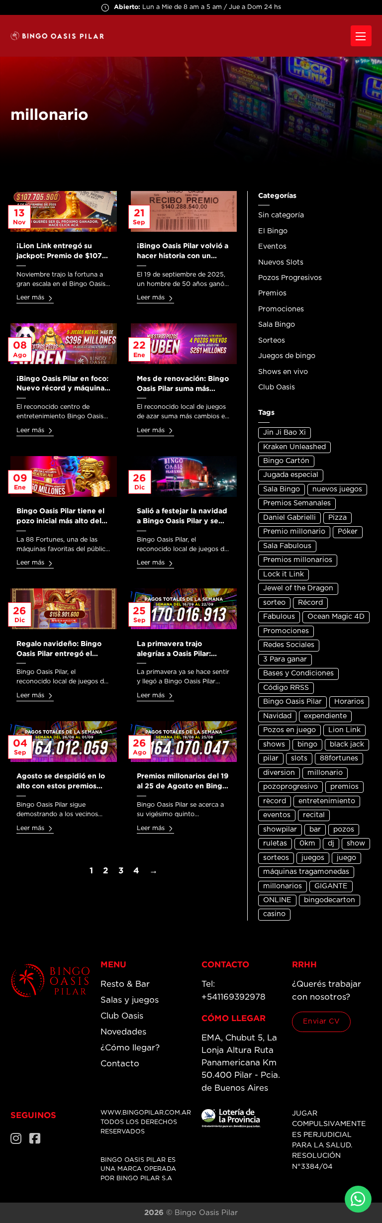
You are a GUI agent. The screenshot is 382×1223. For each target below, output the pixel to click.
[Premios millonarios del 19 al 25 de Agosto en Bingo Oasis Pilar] (184, 741)
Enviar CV (321, 1021)
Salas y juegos (129, 1000)
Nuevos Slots (280, 262)
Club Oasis (276, 387)
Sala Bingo (276, 324)
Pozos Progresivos (290, 278)
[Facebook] (34, 1138)
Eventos (272, 246)
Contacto (119, 1064)
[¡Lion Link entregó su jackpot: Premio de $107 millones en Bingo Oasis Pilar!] (63, 211)
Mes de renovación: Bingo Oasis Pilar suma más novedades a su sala (183, 388)
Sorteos (271, 340)
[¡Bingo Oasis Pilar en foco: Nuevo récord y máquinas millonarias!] (63, 343)
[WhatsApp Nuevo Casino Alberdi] (358, 1199)
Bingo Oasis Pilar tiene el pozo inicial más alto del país (60, 521)
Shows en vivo (283, 372)
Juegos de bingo (286, 356)
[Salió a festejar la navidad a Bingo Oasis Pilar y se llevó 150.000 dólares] (184, 476)
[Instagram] (15, 1138)
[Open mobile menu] (361, 35)
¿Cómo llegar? (130, 1048)
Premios (272, 293)
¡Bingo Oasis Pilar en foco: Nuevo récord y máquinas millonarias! (62, 388)
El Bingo (272, 231)
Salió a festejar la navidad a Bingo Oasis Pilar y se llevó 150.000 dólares (182, 521)
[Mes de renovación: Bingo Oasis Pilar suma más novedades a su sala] (184, 343)
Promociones (281, 309)
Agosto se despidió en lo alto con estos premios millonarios (60, 786)
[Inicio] (50, 980)
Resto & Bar (125, 984)
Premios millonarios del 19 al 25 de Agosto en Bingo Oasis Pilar (182, 786)
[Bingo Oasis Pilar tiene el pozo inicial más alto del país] (63, 476)
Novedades (123, 1032)
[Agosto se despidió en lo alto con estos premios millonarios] (63, 741)
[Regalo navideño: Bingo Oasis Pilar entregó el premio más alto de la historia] (63, 608)
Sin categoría (281, 215)
